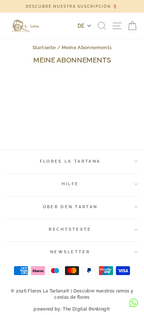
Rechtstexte (70, 229)
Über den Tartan (70, 206)
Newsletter (70, 252)
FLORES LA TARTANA (70, 161)
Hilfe (70, 184)
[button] (84, 26)
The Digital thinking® (86, 309)
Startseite (44, 47)
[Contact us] (133, 302)
